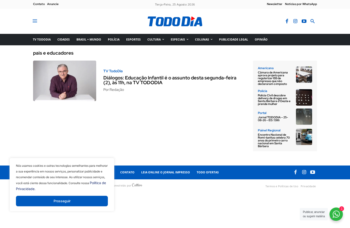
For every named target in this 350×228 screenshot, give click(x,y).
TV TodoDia (113, 71)
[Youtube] (304, 21)
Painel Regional (269, 130)
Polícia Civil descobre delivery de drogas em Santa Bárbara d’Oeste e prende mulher (274, 99)
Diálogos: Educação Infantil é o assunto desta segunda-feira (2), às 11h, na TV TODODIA (169, 80)
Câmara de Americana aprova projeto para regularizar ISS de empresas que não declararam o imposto (273, 78)
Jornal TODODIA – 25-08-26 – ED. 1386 (273, 118)
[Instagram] (295, 21)
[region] (62, 188)
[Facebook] (287, 21)
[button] (312, 21)
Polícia (262, 91)
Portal (262, 112)
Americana (266, 68)
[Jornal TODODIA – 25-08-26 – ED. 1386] (304, 117)
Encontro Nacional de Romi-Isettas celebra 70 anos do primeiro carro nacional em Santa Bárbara (274, 140)
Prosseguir (62, 201)
